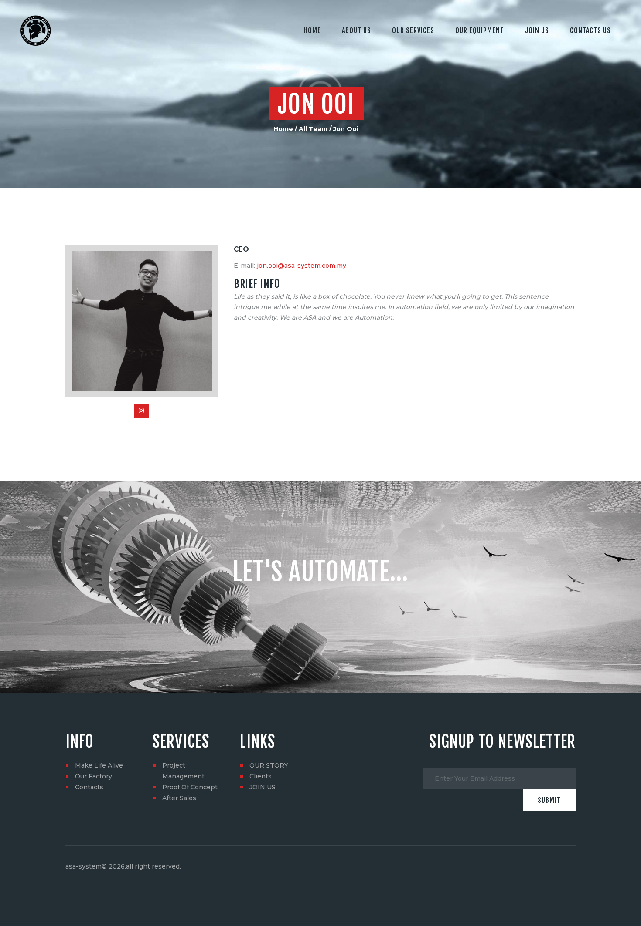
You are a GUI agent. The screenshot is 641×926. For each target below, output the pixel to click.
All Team (313, 129)
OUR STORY (268, 765)
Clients (260, 776)
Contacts (89, 787)
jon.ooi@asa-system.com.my (301, 265)
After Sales (179, 798)
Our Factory (93, 776)
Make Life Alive (99, 765)
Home (283, 129)
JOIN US (262, 787)
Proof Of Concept (190, 787)
